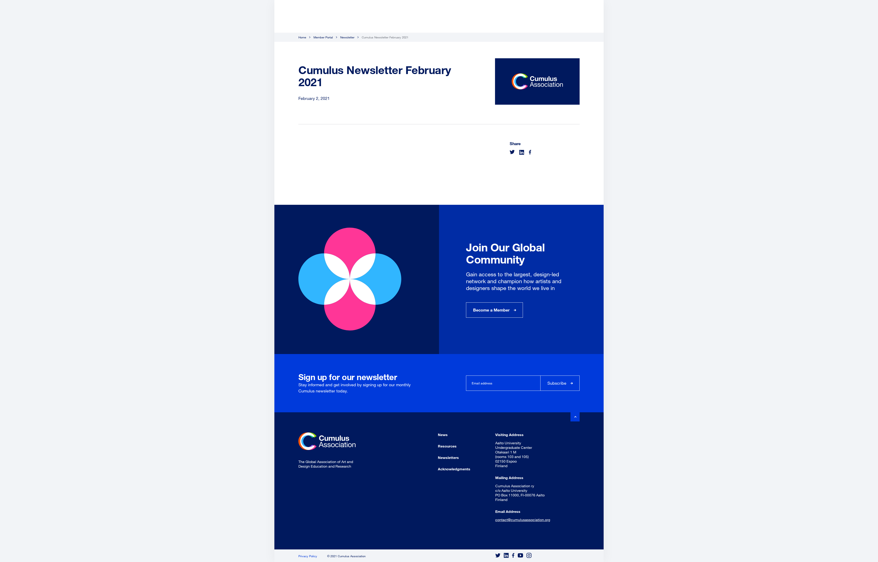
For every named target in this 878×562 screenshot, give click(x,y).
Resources (447, 446)
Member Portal (323, 37)
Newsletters (448, 457)
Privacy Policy (307, 556)
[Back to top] (575, 416)
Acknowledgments (454, 469)
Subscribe (556, 383)
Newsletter (347, 37)
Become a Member (491, 309)
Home (302, 37)
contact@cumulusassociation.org (522, 519)
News (443, 434)
